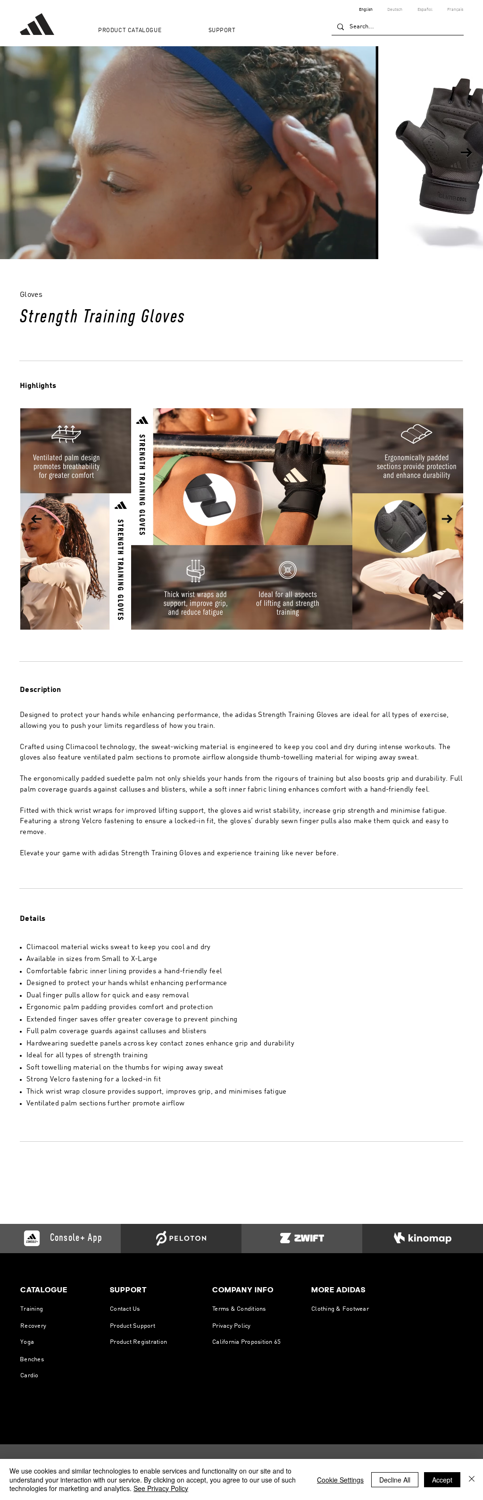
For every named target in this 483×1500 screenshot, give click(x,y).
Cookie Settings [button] (340, 1479)
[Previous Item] (36, 518)
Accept (442, 1479)
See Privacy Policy (160, 1488)
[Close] (471, 1479)
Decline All (394, 1479)
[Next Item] (466, 153)
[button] (146, 31)
